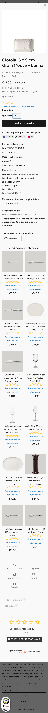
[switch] (5, 709)
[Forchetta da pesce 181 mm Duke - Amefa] (35, 515)
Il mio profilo (33, 568)
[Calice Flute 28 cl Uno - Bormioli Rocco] (35, 412)
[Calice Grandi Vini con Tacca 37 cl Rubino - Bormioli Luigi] (35, 361)
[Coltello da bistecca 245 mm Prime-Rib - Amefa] (12, 310)
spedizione (7, 96)
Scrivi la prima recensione (25, 639)
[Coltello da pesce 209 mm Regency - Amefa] (35, 261)
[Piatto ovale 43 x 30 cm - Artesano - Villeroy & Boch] (12, 464)
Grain (14, 76)
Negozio (20, 72)
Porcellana (32, 72)
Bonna (5, 76)
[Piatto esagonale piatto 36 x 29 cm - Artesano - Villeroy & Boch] (35, 310)
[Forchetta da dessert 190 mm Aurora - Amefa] (12, 515)
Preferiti (33, 578)
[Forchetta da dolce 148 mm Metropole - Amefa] (12, 261)
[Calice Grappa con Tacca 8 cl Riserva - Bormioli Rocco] (12, 412)
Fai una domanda (27, 107)
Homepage (7, 72)
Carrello (14, 587)
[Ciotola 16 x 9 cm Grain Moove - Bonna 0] (24, 31)
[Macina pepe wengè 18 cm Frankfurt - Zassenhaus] (35, 464)
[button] (12, 238)
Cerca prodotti (14, 568)
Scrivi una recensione (11, 107)
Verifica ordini (14, 578)
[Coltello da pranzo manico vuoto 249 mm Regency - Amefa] (12, 361)
